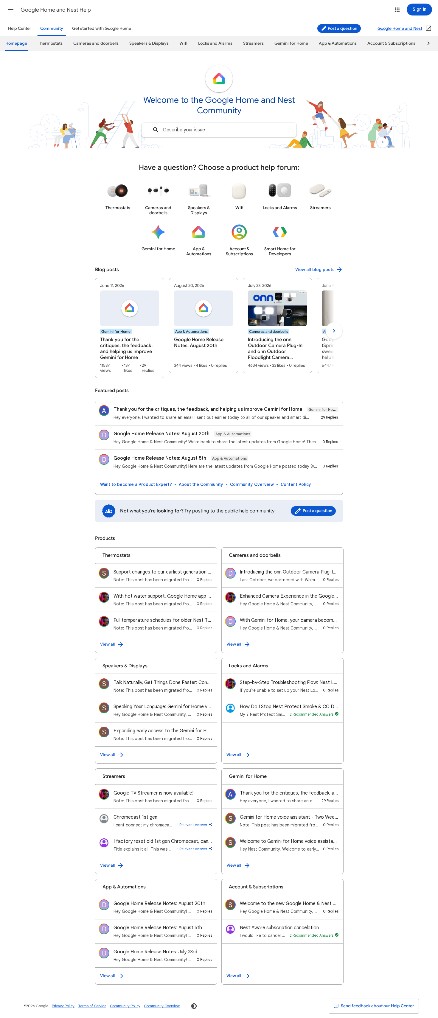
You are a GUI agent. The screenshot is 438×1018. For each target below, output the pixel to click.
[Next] (426, 43)
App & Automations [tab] (338, 43)
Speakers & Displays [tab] (149, 43)
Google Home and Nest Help (56, 10)
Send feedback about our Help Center (377, 1005)
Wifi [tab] (183, 43)
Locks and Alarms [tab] (215, 43)
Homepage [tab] (16, 43)
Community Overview (252, 484)
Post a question (342, 28)
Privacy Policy (63, 1006)
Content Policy (296, 484)
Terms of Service (92, 1006)
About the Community (201, 484)
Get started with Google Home (101, 28)
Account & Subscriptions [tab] (391, 43)
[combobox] (219, 130)
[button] (11, 9)
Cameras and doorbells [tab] (96, 43)
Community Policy (125, 1006)
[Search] (156, 130)
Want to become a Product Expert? (136, 484)
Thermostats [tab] (50, 43)
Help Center (19, 28)
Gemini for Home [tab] (291, 43)
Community (51, 28)
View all (107, 644)
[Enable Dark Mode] (194, 1006)
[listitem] (129, 328)
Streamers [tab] (253, 43)
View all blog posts (315, 269)
